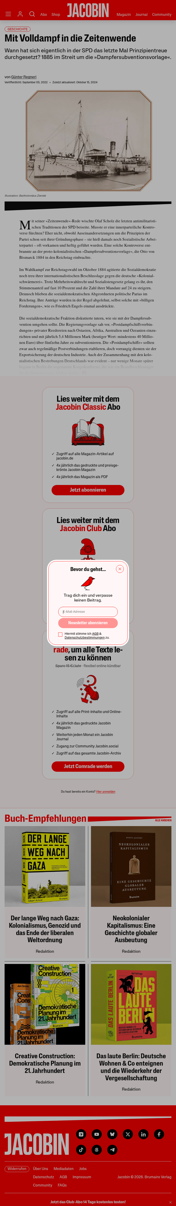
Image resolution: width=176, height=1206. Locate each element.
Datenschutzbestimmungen (85, 638)
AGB (95, 634)
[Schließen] (120, 569)
